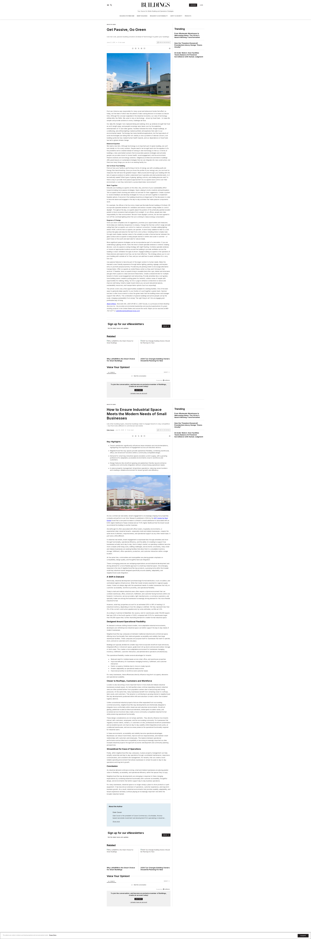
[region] (138, 376)
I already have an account (138, 393)
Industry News (111, 24)
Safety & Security (176, 16)
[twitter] (138, 48)
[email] (144, 48)
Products (188, 16)
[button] (108, 5)
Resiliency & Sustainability (159, 16)
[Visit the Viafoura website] (166, 380)
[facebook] (133, 48)
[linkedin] (135, 48)
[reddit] (141, 48)
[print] (169, 48)
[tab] (111, 372)
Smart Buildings (142, 16)
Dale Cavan (110, 430)
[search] (111, 5)
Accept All (303, 935)
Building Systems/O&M (127, 16)
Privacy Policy (52, 935)
